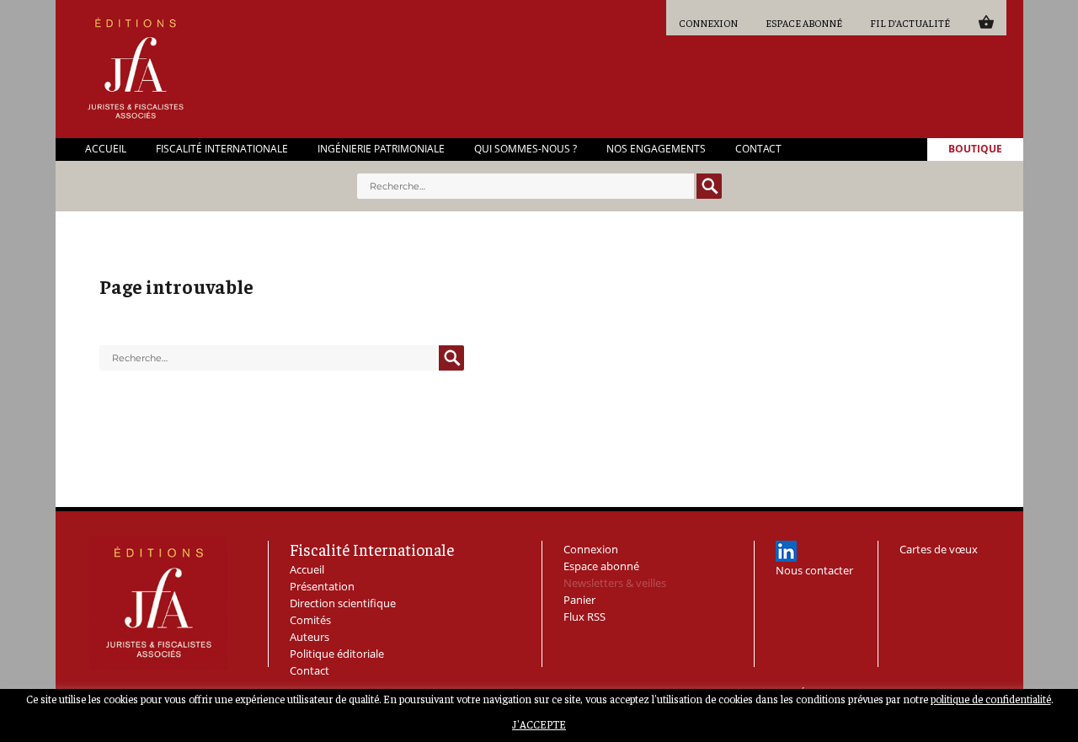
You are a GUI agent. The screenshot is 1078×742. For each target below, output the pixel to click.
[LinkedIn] (786, 551)
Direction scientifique (343, 603)
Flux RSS (584, 616)
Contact (758, 149)
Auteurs (309, 636)
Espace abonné (804, 22)
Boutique (975, 149)
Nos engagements (656, 149)
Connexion (708, 22)
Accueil (105, 149)
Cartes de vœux (938, 549)
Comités (310, 619)
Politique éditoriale (337, 653)
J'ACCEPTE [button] (539, 725)
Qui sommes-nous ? (525, 149)
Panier (986, 21)
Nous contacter (814, 570)
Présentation (322, 586)
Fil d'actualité (910, 22)
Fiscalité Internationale (222, 149)
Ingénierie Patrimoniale (381, 149)
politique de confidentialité (991, 698)
